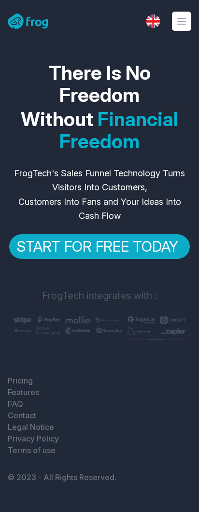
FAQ (15, 404)
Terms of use (32, 450)
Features (23, 392)
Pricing (20, 380)
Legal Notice (31, 427)
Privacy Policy (33, 438)
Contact (22, 415)
